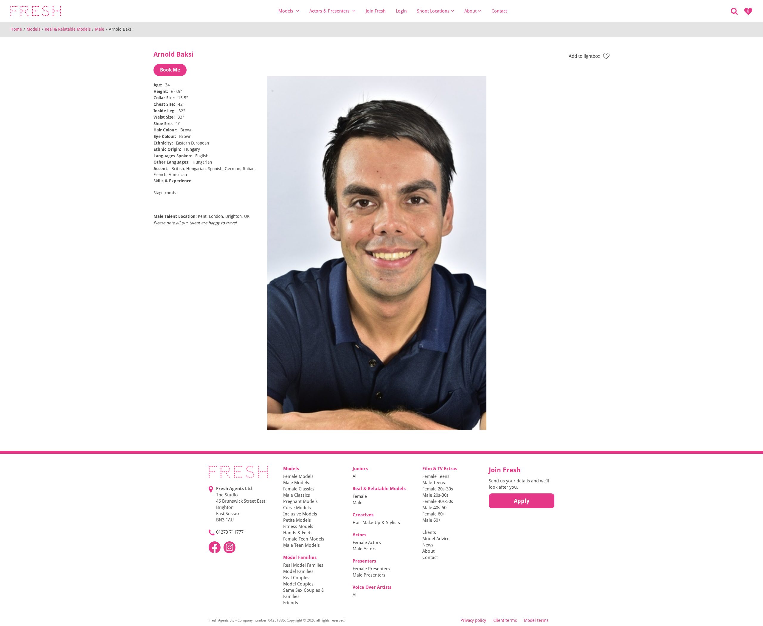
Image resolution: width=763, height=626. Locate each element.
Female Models (298, 476)
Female (360, 496)
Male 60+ (431, 520)
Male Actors (364, 549)
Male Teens (433, 482)
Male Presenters (369, 575)
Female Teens (435, 476)
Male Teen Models (301, 545)
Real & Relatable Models (68, 29)
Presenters (364, 561)
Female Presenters (371, 568)
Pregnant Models (300, 501)
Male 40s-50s (435, 507)
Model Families (300, 557)
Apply (521, 501)
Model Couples (298, 584)
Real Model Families (303, 565)
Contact (499, 11)
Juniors (360, 468)
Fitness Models (298, 526)
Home (16, 29)
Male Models (296, 482)
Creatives (363, 515)
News (427, 545)
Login (401, 11)
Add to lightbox (585, 56)
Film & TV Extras (439, 468)
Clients (429, 532)
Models (286, 11)
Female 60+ (433, 514)
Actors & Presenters (330, 11)
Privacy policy (473, 620)
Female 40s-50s (437, 501)
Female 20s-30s (437, 489)
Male (99, 29)
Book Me (170, 70)
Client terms (505, 620)
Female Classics (298, 489)
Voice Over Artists (372, 587)
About (470, 11)
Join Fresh (376, 11)
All (355, 476)
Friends (290, 602)
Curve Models (297, 507)
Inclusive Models (300, 514)
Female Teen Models (303, 539)
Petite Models (297, 520)
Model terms (536, 620)
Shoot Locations (433, 11)
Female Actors (367, 542)
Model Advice (435, 538)
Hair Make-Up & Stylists (376, 522)
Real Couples (296, 577)
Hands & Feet (296, 532)
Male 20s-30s (435, 495)
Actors (359, 535)
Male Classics (296, 495)
